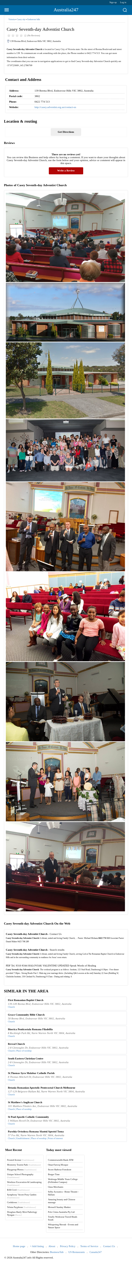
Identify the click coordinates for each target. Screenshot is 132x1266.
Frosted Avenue (20, 1160)
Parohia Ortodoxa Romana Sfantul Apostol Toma (36, 1131)
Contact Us (109, 1246)
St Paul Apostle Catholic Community (28, 1117)
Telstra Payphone (21, 1207)
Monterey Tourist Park (24, 1164)
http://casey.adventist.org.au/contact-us (55, 107)
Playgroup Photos (21, 1169)
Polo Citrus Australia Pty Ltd (61, 1212)
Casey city (21, 19)
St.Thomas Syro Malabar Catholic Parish (31, 1073)
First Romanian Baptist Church (25, 1000)
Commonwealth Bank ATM (60, 1160)
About (51, 1246)
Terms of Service (89, 1246)
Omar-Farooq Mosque (58, 1164)
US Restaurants (76, 1252)
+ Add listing (37, 1246)
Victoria (11, 19)
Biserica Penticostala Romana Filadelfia (30, 1029)
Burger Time (54, 1174)
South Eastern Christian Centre (25, 1058)
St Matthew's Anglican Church (25, 1102)
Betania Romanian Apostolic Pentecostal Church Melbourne (41, 1087)
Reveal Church (16, 1044)
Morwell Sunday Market (59, 1207)
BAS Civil (18, 1190)
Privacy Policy (67, 1246)
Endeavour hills (33, 19)
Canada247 (96, 1252)
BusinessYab (57, 1252)
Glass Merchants (55, 1187)
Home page (19, 1246)
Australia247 (66, 9)
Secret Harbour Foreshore (59, 1169)
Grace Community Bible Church (26, 1014)
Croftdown (18, 1202)
